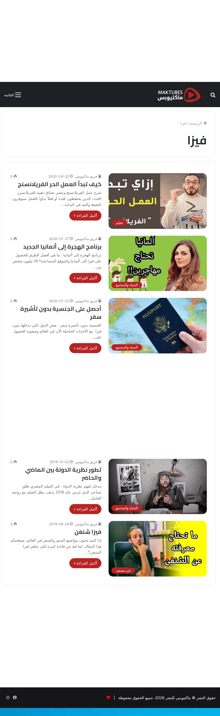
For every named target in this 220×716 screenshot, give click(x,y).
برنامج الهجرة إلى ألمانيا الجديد (62, 246)
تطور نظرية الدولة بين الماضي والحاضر (63, 473)
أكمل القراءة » (85, 215)
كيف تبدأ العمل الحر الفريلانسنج (59, 184)
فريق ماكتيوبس (86, 176)
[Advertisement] (110, 40)
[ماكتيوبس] (179, 94)
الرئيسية (196, 123)
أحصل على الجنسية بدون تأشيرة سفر (60, 312)
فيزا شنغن (87, 531)
